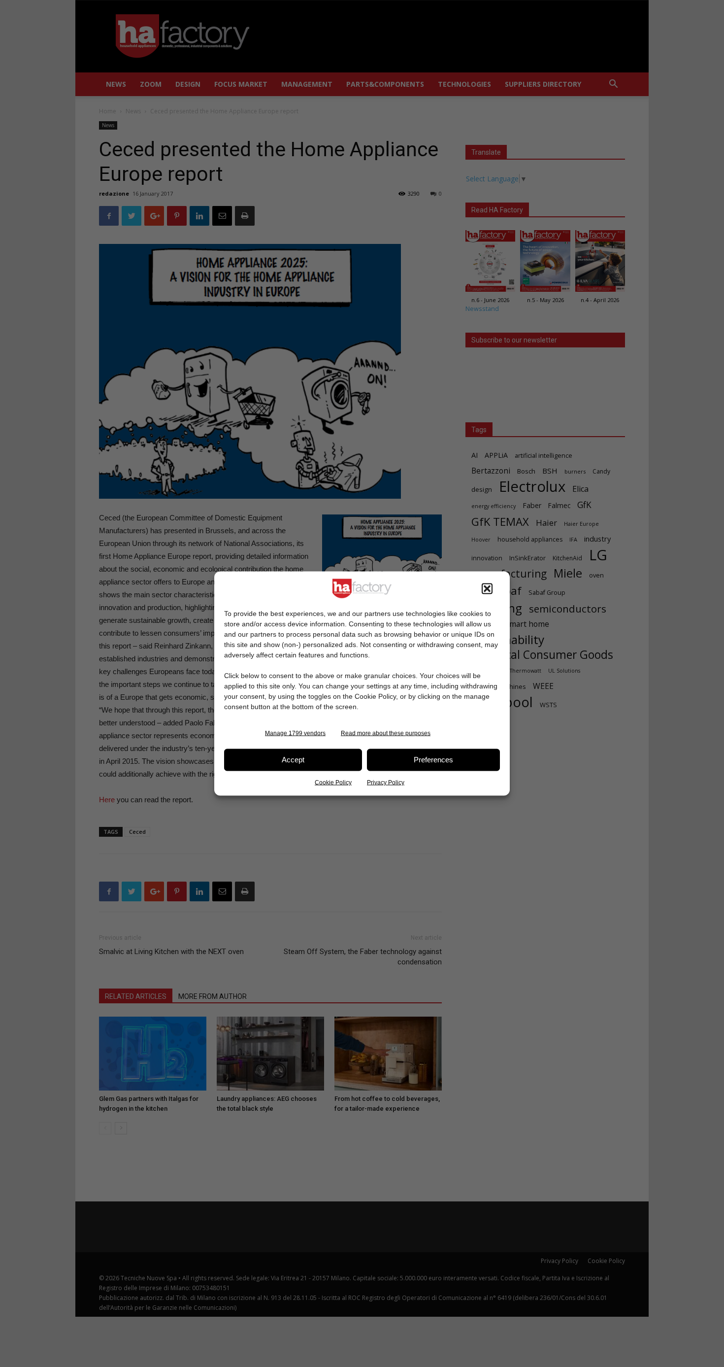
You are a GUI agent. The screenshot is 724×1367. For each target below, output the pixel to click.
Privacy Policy (385, 782)
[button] (487, 588)
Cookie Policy (333, 782)
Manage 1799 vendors (295, 732)
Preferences (433, 759)
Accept (293, 759)
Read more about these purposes (385, 732)
